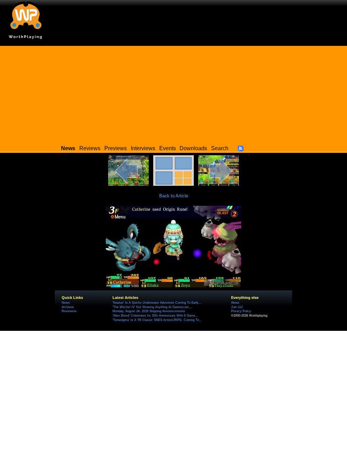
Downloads (193, 148)
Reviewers (69, 311)
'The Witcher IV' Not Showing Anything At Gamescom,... (153, 307)
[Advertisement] (173, 93)
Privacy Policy (241, 311)
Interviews (143, 148)
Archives (68, 307)
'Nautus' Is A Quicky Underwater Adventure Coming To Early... (157, 302)
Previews (115, 148)
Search (219, 148)
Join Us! (237, 307)
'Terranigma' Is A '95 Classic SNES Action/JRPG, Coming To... (157, 320)
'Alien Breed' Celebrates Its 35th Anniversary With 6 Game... (155, 315)
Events (167, 148)
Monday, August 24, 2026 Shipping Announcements (149, 311)
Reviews (89, 148)
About (235, 302)
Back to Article (173, 195)
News (66, 302)
